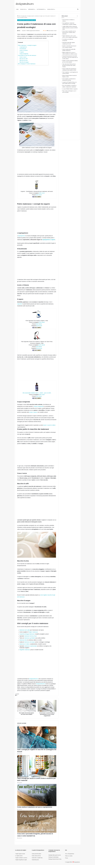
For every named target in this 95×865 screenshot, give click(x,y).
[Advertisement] (36, 76)
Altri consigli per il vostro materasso (26, 63)
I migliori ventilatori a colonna (21, 857)
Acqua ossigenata (24, 53)
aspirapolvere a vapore (48, 239)
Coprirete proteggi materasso (27, 634)
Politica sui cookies (68, 855)
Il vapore (22, 52)
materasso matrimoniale (30, 646)
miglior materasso (33, 632)
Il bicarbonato (23, 48)
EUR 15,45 (42, 193)
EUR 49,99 (42, 322)
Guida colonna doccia (36, 855)
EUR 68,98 (39, 346)
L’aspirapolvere (23, 47)
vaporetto (19, 304)
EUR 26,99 (39, 324)
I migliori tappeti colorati (20, 853)
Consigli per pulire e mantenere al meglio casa (35, 15)
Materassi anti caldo (24, 630)
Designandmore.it (33, 678)
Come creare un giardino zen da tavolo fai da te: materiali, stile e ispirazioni (69, 32)
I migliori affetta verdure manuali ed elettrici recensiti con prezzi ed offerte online (70, 28)
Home (17, 9)
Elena (19, 30)
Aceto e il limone (24, 50)
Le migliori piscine (18, 855)
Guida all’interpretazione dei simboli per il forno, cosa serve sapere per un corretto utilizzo (70, 57)
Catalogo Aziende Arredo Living (54, 859)
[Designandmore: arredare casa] (24, 4)
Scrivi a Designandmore (69, 853)
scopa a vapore (33, 412)
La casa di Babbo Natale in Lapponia (69, 88)
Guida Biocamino (35, 859)
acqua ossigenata (38, 406)
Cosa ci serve (23, 57)
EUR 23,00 (39, 325)
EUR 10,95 (42, 394)
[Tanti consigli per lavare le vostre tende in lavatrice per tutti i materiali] (36, 766)
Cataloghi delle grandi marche (54, 855)
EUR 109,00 (42, 345)
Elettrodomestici (41, 9)
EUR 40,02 (39, 348)
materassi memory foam (30, 636)
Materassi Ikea (23, 640)
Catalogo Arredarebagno (53, 857)
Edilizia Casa (23, 9)
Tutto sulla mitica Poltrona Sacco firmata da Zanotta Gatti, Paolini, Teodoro (69, 65)
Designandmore (77, 862)
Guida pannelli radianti (36, 853)
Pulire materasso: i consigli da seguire (27, 45)
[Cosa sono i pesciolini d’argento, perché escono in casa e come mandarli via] (36, 822)
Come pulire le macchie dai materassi (27, 55)
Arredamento (31, 9)
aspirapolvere (21, 235)
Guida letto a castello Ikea (37, 857)
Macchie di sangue (24, 62)
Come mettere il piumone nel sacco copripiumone (34, 807)
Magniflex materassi (24, 649)
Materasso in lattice (24, 644)
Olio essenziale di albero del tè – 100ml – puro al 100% (37, 393)
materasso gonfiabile (29, 638)
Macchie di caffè (24, 58)
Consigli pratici (50, 9)
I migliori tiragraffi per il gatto (21, 859)
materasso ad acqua (29, 642)
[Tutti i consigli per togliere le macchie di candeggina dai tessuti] (36, 737)
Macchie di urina (24, 60)
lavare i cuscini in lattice (49, 425)
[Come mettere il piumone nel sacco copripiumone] (36, 795)
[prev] (26, 706)
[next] (47, 706)
